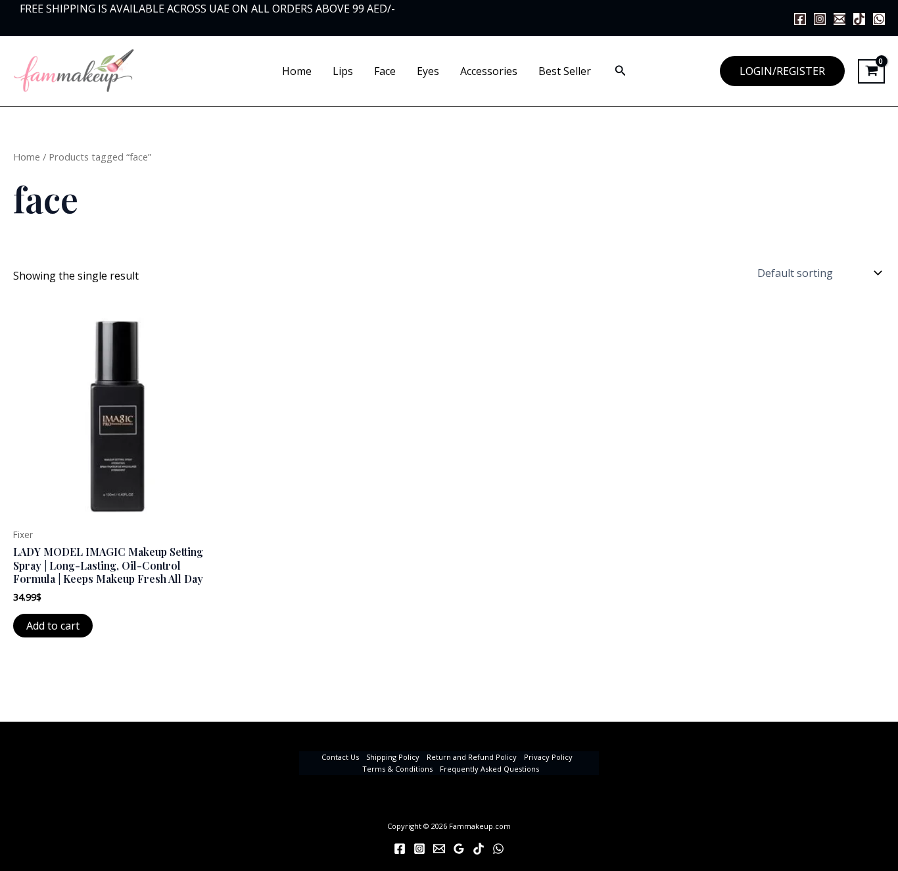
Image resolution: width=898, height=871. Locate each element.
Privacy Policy (548, 757)
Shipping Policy (392, 757)
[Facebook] (800, 19)
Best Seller (564, 71)
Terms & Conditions (397, 769)
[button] (620, 71)
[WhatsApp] (879, 19)
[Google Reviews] (459, 849)
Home (297, 71)
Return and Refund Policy (472, 757)
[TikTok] (859, 19)
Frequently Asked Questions (489, 769)
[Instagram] (820, 19)
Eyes (428, 71)
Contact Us (340, 757)
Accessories (488, 71)
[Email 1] (839, 19)
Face (385, 71)
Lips (343, 71)
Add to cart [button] (53, 625)
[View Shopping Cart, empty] (871, 71)
